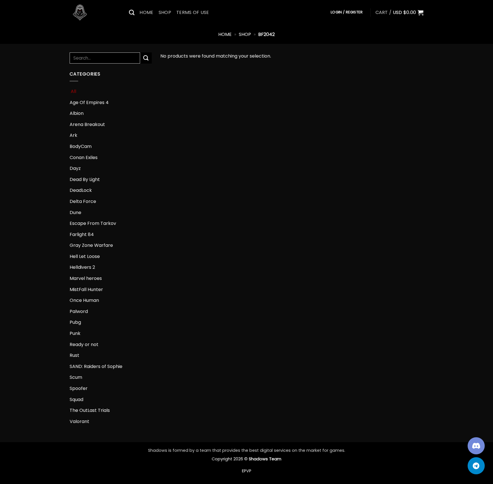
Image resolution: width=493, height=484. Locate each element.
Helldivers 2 (82, 267)
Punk (75, 333)
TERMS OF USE (192, 12)
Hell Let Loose (85, 256)
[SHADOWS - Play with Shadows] (95, 12)
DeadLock (81, 190)
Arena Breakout (87, 124)
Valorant (79, 421)
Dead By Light (85, 179)
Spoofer (79, 388)
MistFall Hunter (86, 289)
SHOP (165, 12)
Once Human (84, 300)
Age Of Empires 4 (89, 102)
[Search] (131, 12)
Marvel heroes (86, 278)
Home (225, 34)
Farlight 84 (82, 234)
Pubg (75, 322)
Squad (76, 399)
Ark (73, 135)
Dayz (75, 168)
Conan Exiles (84, 157)
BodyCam (81, 146)
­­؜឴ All (73, 91)
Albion (77, 113)
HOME (146, 12)
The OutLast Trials (90, 410)
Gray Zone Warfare (91, 245)
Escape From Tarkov (93, 223)
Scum (76, 377)
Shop (245, 34)
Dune (75, 212)
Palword (79, 311)
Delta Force (83, 201)
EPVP (246, 471)
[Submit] (145, 58)
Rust (74, 355)
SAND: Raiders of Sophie (96, 366)
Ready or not (84, 344)
